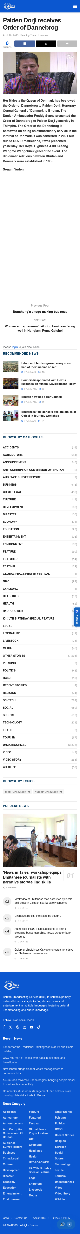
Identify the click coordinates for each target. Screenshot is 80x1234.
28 (42, 389)
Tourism (9, 737)
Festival (9, 566)
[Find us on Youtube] (31, 1027)
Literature (11, 633)
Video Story (12, 759)
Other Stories (14, 655)
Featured (10, 559)
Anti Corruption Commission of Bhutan (33, 470)
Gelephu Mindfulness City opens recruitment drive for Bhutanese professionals (44, 951)
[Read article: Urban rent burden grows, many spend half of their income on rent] (10, 366)
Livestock (10, 640)
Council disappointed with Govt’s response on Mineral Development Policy (48, 382)
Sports (8, 715)
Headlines (10, 596)
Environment (13, 544)
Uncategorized (14, 745)
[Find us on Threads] (17, 1027)
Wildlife (9, 767)
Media (7, 648)
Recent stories (15, 685)
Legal (7, 626)
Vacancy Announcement (48, 791)
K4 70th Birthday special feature (28, 618)
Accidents (11, 447)
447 (42, 420)
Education (11, 529)
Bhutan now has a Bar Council (41, 397)
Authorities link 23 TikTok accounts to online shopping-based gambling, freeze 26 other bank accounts (43, 932)
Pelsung (9, 663)
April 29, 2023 (10, 35)
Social (8, 707)
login (15, 347)
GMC (6, 581)
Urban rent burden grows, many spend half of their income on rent (46, 365)
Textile (8, 730)
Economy (10, 522)
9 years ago (30, 389)
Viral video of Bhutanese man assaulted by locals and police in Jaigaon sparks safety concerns (43, 901)
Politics (9, 670)
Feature (9, 551)
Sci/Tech (9, 700)
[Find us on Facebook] (4, 1027)
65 (42, 402)
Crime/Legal (12, 492)
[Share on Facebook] (24, 43)
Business (10, 484)
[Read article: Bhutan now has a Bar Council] (10, 400)
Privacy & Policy (60, 1218)
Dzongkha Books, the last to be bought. (38, 916)
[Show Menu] (75, 6)
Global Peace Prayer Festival (26, 574)
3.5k (42, 372)
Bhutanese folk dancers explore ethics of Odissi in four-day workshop (48, 413)
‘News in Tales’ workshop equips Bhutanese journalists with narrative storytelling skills (32, 877)
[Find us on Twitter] (10, 1027)
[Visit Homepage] (9, 6)
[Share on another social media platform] (67, 43)
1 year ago (29, 372)
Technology (12, 722)
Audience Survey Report (22, 477)
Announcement (14, 462)
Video (7, 752)
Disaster (10, 514)
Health (8, 603)
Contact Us (21, 1218)
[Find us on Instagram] (24, 1027)
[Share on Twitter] (46, 43)
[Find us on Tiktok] (38, 1027)
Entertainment (14, 536)
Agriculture (13, 455)
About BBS (39, 1218)
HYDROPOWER (13, 611)
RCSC (6, 678)
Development (13, 507)
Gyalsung (10, 589)
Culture (9, 499)
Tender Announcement (17, 791)
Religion (9, 693)
